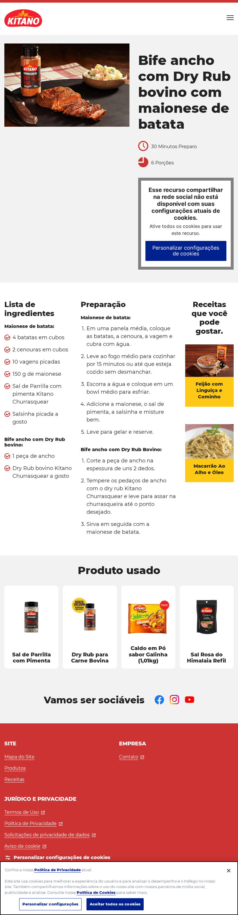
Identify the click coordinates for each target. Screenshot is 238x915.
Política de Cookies (96, 892)
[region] (119, 888)
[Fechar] (228, 870)
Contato (131, 757)
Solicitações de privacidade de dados (49, 835)
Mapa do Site (19, 757)
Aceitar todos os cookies (115, 904)
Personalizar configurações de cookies (185, 251)
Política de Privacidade (33, 823)
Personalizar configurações (50, 904)
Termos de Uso (24, 812)
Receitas (14, 779)
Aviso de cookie (25, 846)
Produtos (15, 768)
